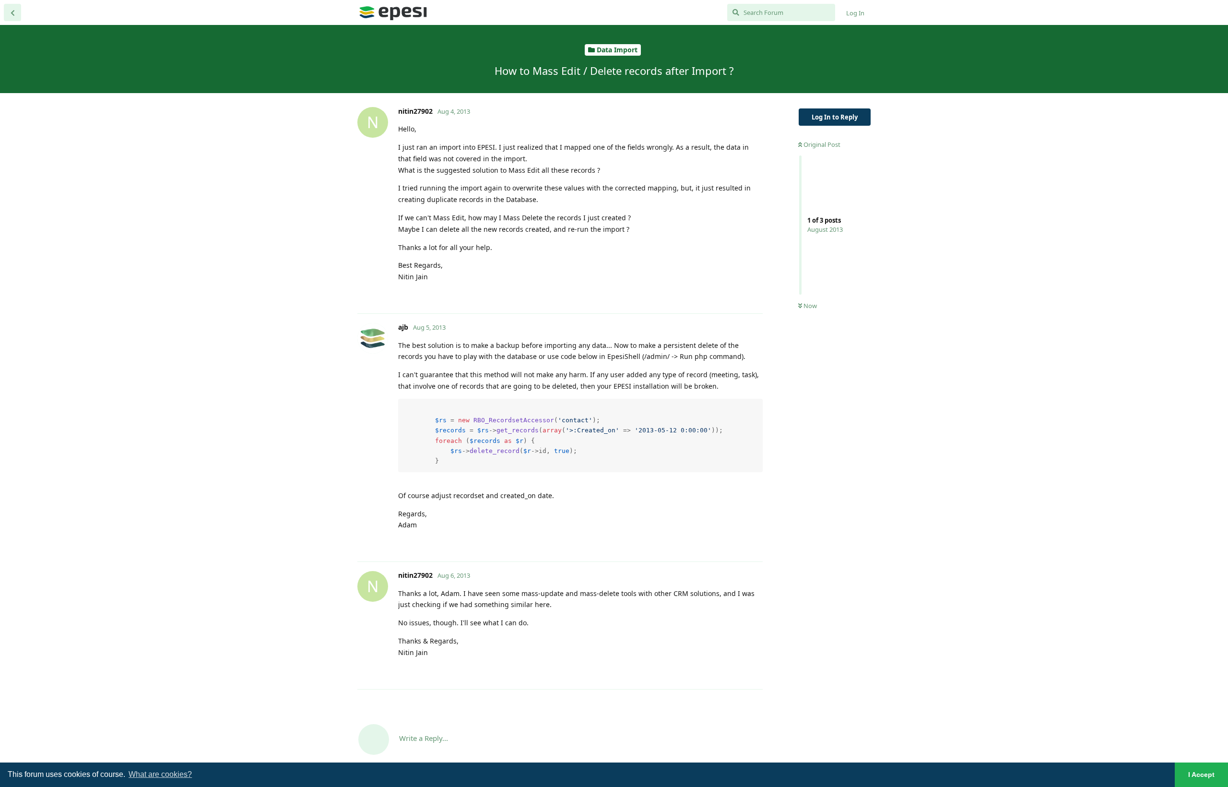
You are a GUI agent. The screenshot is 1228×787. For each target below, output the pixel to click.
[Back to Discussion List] (12, 12)
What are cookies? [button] (160, 774)
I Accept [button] (1201, 774)
